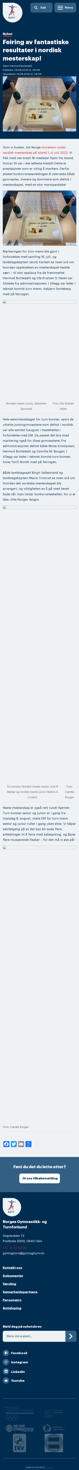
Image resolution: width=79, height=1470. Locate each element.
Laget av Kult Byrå (35, 1467)
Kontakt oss (12, 1267)
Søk (40, 7)
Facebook (19, 1353)
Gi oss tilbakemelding (40, 1178)
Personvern (12, 1300)
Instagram (19, 1362)
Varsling (9, 1284)
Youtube (18, 1380)
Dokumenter (13, 1275)
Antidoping (12, 1308)
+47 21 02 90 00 (15, 1247)
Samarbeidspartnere (20, 1292)
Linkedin (18, 1371)
